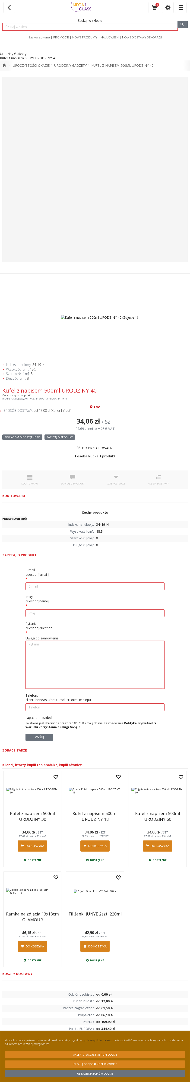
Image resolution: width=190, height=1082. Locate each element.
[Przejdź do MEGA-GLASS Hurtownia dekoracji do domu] (4, 65)
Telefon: (58, 697)
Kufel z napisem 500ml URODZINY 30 (32, 816)
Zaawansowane (39, 37)
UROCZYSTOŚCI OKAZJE (31, 65)
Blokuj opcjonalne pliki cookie (95, 1064)
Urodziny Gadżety (70, 65)
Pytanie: (39, 625)
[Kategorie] (181, 7)
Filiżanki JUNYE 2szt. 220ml (95, 914)
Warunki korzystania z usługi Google (52, 727)
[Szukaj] (182, 24)
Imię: (37, 599)
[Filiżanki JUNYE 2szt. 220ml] (95, 891)
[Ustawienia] (168, 7)
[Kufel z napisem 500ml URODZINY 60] (157, 790)
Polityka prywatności (140, 723)
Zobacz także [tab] (116, 483)
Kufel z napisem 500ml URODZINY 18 (95, 816)
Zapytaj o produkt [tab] (72, 483)
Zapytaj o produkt (60, 437)
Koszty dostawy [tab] (158, 483)
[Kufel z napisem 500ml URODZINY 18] (95, 790)
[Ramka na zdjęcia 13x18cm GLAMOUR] (32, 891)
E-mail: (37, 572)
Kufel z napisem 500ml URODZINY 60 (157, 816)
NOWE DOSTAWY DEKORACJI (142, 37)
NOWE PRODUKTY (84, 37)
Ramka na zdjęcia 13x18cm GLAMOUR (32, 916)
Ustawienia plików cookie (95, 1073)
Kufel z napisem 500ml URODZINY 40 (122, 65)
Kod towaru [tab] (29, 483)
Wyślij (39, 737)
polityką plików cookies (97, 1040)
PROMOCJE (61, 37)
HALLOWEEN (110, 37)
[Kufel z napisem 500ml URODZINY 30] (32, 790)
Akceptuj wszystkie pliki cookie (95, 1054)
